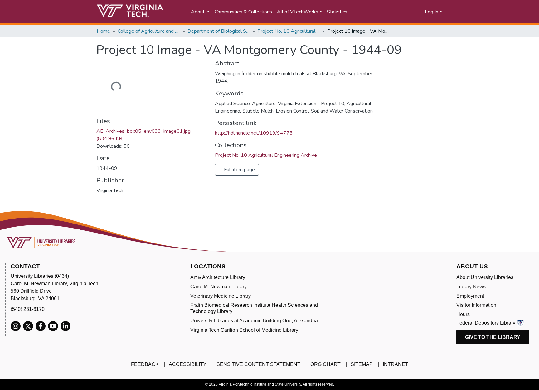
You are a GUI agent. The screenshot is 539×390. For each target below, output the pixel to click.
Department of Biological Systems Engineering (218, 31)
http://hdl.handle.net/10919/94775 (254, 133)
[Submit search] (373, 12)
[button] (401, 12)
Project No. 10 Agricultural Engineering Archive (288, 31)
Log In (431, 11)
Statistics (337, 11)
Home (103, 31)
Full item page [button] (239, 169)
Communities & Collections (243, 11)
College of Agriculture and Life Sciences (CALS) (149, 31)
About (198, 11)
